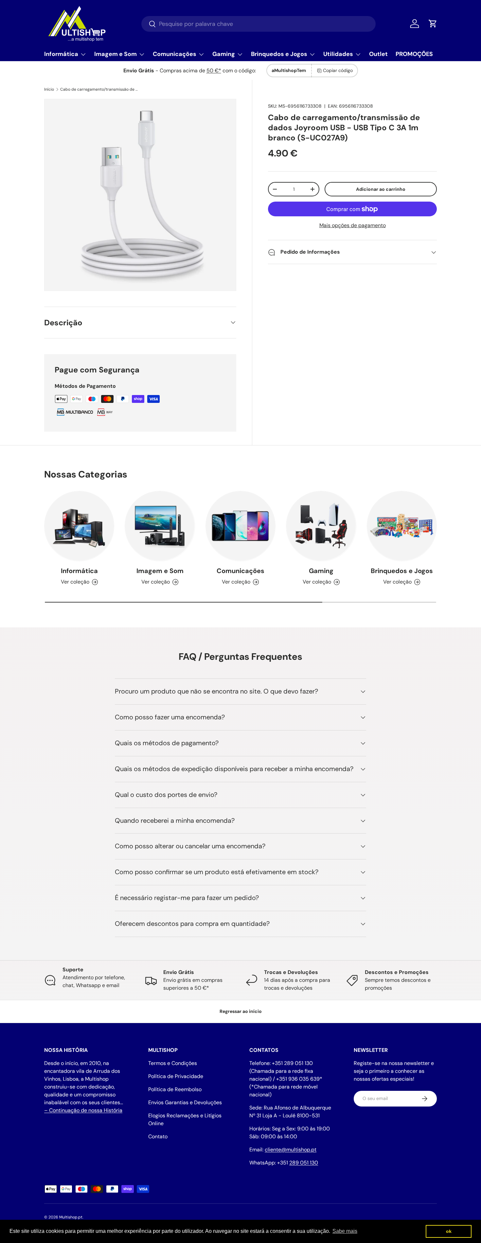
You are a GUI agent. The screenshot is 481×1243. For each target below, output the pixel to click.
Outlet (378, 54)
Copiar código (338, 70)
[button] (433, 23)
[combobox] (258, 24)
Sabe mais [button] (344, 1231)
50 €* (213, 70)
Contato (158, 1136)
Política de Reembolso (175, 1089)
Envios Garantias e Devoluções (185, 1102)
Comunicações (174, 54)
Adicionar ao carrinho (380, 189)
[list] (140, 195)
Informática (61, 54)
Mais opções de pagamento (352, 225)
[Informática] (79, 526)
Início (49, 89)
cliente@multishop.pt (290, 1149)
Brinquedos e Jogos (279, 54)
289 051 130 (303, 1162)
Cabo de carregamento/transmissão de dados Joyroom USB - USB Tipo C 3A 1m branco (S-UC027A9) (99, 89)
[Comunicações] (240, 526)
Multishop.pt (70, 1217)
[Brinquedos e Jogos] (401, 526)
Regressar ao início (241, 1011)
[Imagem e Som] (159, 526)
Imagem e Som (115, 54)
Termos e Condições (172, 1063)
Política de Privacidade (175, 1076)
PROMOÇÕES (414, 54)
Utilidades (338, 54)
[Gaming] (321, 526)
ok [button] (449, 1231)
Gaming (223, 54)
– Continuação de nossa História (83, 1110)
